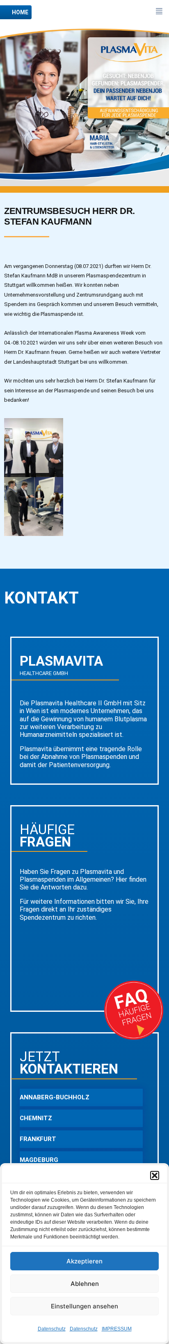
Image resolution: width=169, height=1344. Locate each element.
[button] (155, 1175)
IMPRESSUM (117, 1329)
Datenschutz (52, 1329)
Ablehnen (85, 1284)
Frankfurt (38, 1139)
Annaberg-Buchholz (54, 1097)
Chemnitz (36, 1118)
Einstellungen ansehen (84, 1306)
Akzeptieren (84, 1261)
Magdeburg (39, 1160)
